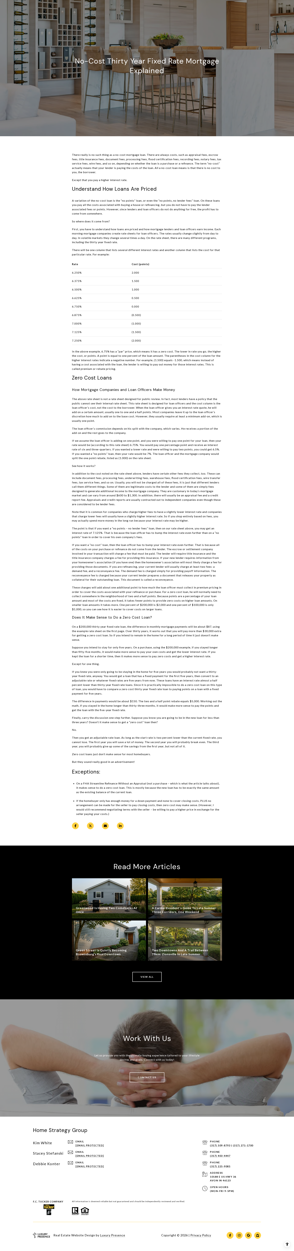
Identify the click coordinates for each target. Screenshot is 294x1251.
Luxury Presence (112, 1235)
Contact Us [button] (147, 1077)
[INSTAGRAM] (239, 1235)
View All (147, 976)
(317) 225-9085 (220, 1166)
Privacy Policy (200, 1235)
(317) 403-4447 (220, 1155)
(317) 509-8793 (220, 1145)
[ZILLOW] (257, 1235)
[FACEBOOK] (230, 1235)
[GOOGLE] (248, 1235)
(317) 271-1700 (243, 1145)
